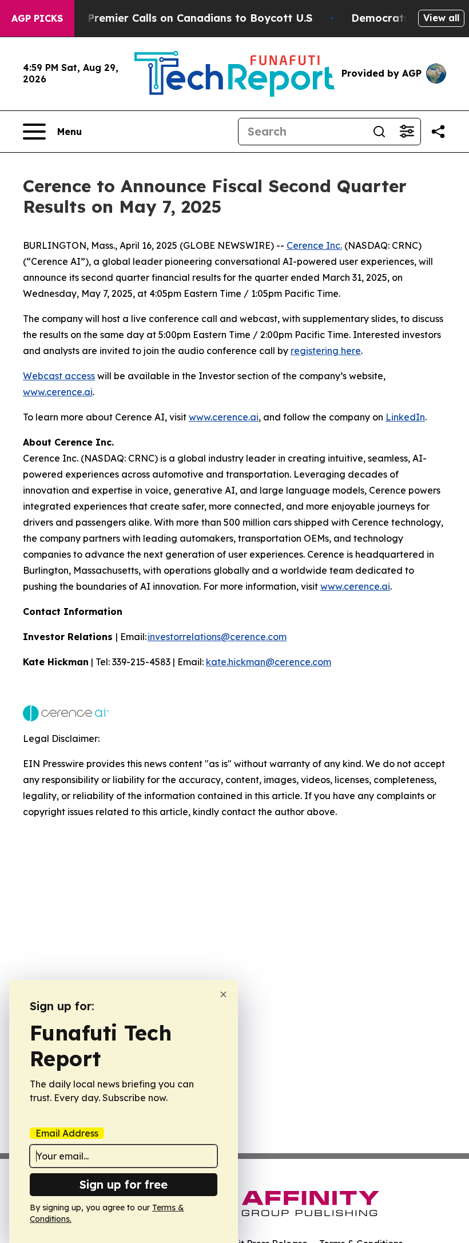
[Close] (223, 994)
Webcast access (59, 376)
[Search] (379, 131)
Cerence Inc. (314, 245)
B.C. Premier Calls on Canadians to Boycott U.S (188, 18)
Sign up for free (124, 1184)
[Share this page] (438, 131)
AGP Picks (37, 18)
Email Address (66, 1133)
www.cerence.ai (58, 392)
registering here (326, 350)
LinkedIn (405, 417)
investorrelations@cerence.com (217, 636)
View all (441, 17)
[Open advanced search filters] (406, 131)
